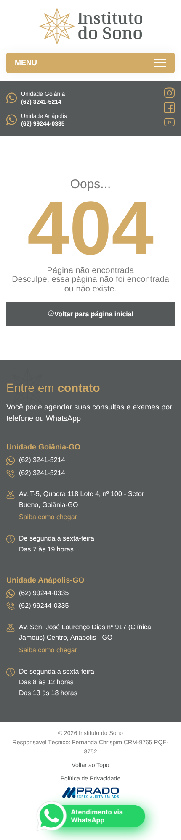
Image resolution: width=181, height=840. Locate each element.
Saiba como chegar (48, 517)
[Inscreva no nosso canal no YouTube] (169, 123)
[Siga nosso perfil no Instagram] (169, 94)
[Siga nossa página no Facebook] (169, 108)
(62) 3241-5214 (42, 460)
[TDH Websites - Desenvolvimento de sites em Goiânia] (90, 792)
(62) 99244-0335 (44, 593)
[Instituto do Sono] (90, 26)
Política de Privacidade (90, 778)
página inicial (93, 314)
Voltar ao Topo (90, 764)
